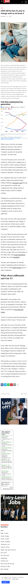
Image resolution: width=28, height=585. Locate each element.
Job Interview (5, 555)
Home (2, 8)
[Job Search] (8, 488)
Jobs (11, 487)
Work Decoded (4, 569)
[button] (2, 1)
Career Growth (5, 539)
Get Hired (3, 552)
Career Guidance (5, 541)
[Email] (14, 384)
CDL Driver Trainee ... (6, 453)
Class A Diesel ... (6, 471)
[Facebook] (2, 384)
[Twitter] (5, 384)
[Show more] (17, 384)
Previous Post (6, 394)
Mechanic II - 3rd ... (6, 459)
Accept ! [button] (5, 582)
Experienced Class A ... (7, 442)
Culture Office (5, 547)
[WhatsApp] (8, 384)
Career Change (5, 536)
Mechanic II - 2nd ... (6, 465)
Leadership (4, 558)
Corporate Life (5, 544)
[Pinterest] (11, 384)
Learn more (15, 579)
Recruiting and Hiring (7, 563)
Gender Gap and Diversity (8, 550)
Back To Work (4, 533)
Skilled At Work (5, 566)
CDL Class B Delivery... (7, 448)
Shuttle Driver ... (5, 436)
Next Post (23, 394)
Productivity (4, 561)
